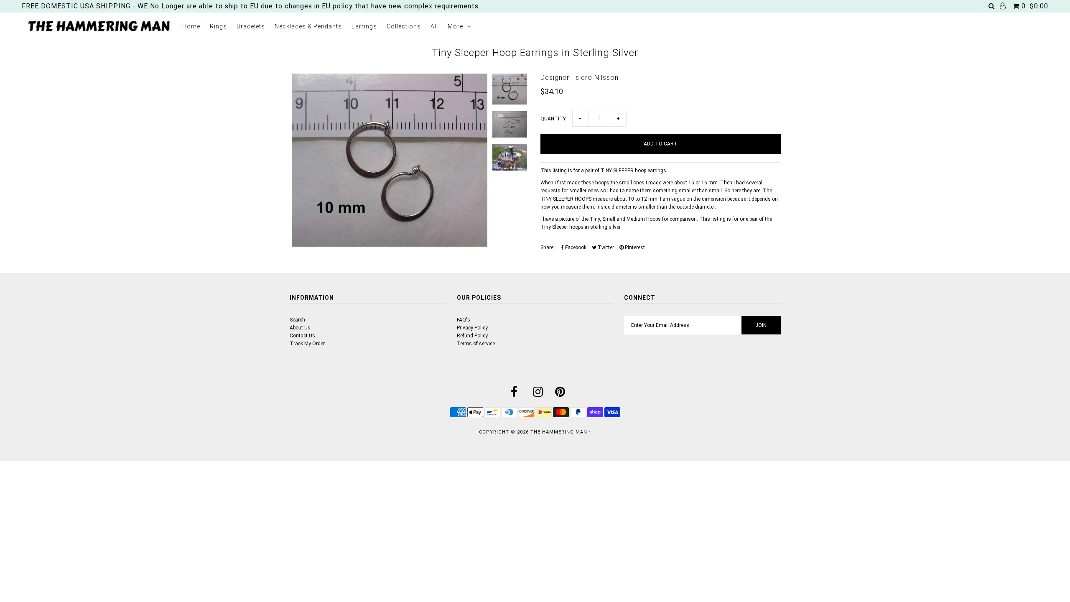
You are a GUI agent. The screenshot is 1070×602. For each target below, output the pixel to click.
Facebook (575, 247)
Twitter (605, 247)
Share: (547, 247)
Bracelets (251, 26)
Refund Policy (472, 336)
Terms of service (476, 344)
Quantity (553, 119)
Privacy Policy (472, 328)
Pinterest (634, 247)
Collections (404, 26)
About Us (300, 328)
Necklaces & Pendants (308, 26)
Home (191, 26)
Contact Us (302, 336)
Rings (218, 26)
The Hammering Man (558, 432)
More (455, 26)
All (434, 26)
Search (297, 320)
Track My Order (307, 344)
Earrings (364, 26)
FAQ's (463, 320)
